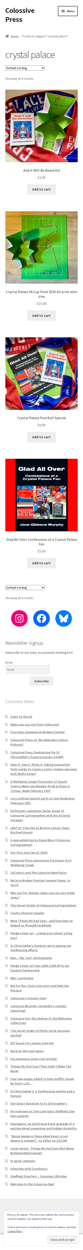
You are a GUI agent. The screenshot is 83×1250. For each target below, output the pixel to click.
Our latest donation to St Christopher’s (38, 1103)
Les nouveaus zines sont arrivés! (33, 1059)
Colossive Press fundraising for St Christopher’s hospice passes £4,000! (36, 754)
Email (8, 662)
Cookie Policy (15, 1231)
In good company (22, 1161)
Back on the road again (27, 1051)
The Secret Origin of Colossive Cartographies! (43, 905)
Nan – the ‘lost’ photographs (31, 958)
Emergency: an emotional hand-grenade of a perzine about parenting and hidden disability (43, 1126)
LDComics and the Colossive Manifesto (38, 873)
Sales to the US (21, 717)
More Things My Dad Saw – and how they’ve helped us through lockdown (41, 923)
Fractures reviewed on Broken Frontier (37, 732)
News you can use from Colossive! (34, 724)
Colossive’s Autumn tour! (28, 998)
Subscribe (41, 681)
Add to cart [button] (41, 189)
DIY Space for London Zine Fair (32, 1043)
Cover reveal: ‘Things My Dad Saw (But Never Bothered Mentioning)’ (42, 1150)
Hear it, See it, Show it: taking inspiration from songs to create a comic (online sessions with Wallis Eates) (43, 769)
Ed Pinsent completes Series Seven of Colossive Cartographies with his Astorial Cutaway (40, 815)
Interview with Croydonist (28, 1169)
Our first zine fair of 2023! (28, 852)
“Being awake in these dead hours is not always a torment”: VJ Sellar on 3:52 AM (39, 1138)
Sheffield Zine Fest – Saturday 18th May (38, 1176)
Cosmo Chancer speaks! (27, 913)
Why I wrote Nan (21, 978)
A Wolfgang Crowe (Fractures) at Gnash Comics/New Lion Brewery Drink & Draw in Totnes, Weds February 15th (40, 786)
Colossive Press (19, 15)
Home (15, 36)
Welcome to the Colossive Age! (32, 1184)
